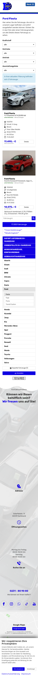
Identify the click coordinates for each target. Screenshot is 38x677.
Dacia (6, 285)
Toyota (7, 354)
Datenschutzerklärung (11, 674)
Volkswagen (9, 359)
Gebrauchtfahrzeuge (14, 256)
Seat (6, 346)
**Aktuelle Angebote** (11, 233)
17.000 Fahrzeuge (19, 224)
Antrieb (6, 58)
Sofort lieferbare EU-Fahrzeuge (14, 239)
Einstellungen (31, 669)
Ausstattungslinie (10, 66)
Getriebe (6, 49)
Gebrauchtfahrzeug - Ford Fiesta (19, 183)
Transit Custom (11, 304)
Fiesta (8, 294)
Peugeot (8, 334)
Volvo (6, 363)
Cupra (6, 281)
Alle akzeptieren (18, 669)
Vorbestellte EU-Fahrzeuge (17, 245)
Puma (8, 301)
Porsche (7, 338)
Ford (6, 289)
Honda (7, 310)
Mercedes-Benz (11, 326)
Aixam (7, 265)
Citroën (7, 277)
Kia (5, 322)
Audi (6, 269)
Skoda (6, 350)
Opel (6, 330)
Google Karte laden (19, 628)
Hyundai (7, 314)
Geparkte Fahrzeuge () (20, 368)
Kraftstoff (7, 40)
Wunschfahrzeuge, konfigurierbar (13, 250)
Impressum (26, 674)
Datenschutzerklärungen (19, 633)
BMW (6, 273)
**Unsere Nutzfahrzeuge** (13, 230)
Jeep (6, 318)
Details (26, 142)
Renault (7, 342)
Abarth (7, 261)
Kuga (7, 298)
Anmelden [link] (20, 373)
